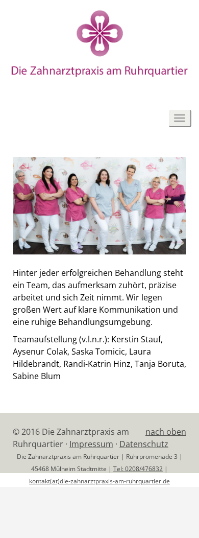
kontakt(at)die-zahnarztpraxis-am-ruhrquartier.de (99, 481)
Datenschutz (143, 444)
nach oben (165, 431)
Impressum (91, 444)
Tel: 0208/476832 (138, 468)
